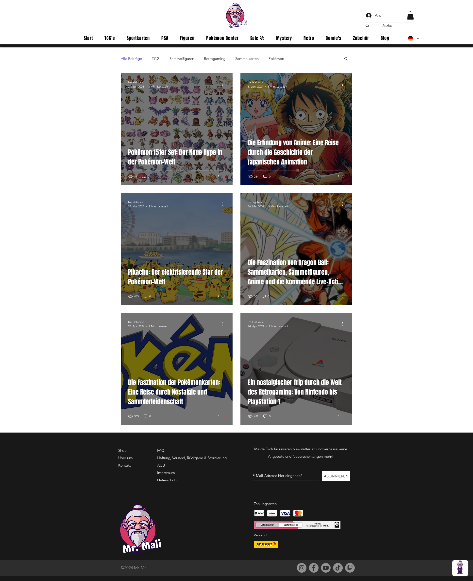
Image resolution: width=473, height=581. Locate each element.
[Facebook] (314, 568)
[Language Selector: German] (413, 38)
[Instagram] (301, 568)
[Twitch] (350, 568)
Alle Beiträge (131, 58)
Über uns (125, 457)
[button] (410, 15)
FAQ (161, 450)
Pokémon (276, 58)
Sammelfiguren (181, 58)
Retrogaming (214, 58)
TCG (156, 58)
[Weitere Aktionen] (224, 84)
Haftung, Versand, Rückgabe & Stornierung (192, 457)
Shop (122, 450)
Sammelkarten (247, 58)
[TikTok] (338, 568)
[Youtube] (326, 568)
